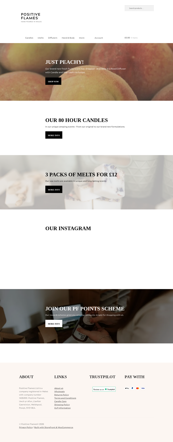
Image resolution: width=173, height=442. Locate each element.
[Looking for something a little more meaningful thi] (55, 240)
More (81, 38)
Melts (41, 38)
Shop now (53, 82)
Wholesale (59, 391)
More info (54, 135)
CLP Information (62, 408)
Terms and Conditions (65, 398)
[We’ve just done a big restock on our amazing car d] (76, 240)
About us (58, 388)
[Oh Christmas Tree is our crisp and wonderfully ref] (55, 252)
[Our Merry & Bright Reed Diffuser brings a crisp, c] (118, 240)
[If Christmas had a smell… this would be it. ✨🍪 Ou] (76, 264)
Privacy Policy (26, 427)
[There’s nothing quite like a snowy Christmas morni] (97, 264)
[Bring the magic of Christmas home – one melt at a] (118, 252)
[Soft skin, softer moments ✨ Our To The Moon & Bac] (55, 264)
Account (98, 38)
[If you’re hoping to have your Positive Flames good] (76, 252)
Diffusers (52, 38)
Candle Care (60, 401)
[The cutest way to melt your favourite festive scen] (97, 252)
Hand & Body (68, 38)
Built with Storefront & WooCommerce (53, 427)
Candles (29, 38)
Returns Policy (61, 394)
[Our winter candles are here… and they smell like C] (97, 240)
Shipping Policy (62, 404)
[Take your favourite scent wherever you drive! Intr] (118, 264)
